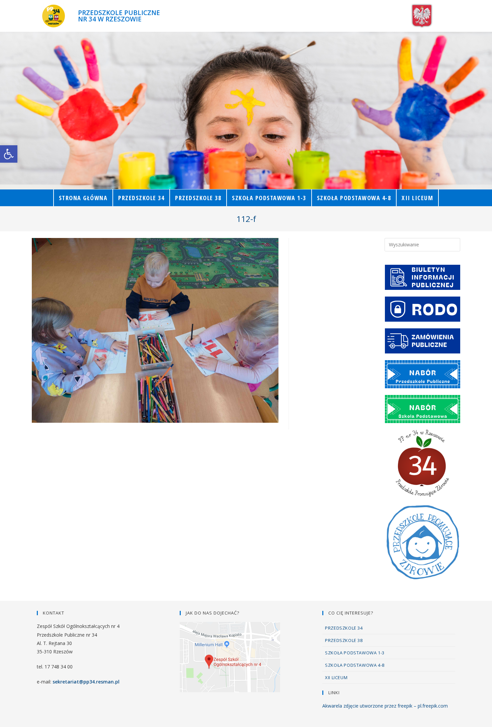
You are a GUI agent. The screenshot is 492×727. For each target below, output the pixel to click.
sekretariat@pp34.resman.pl (86, 681)
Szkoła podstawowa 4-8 (355, 665)
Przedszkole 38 (343, 640)
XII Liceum (336, 677)
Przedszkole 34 (343, 628)
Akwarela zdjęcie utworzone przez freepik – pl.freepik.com (385, 706)
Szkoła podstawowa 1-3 (355, 653)
